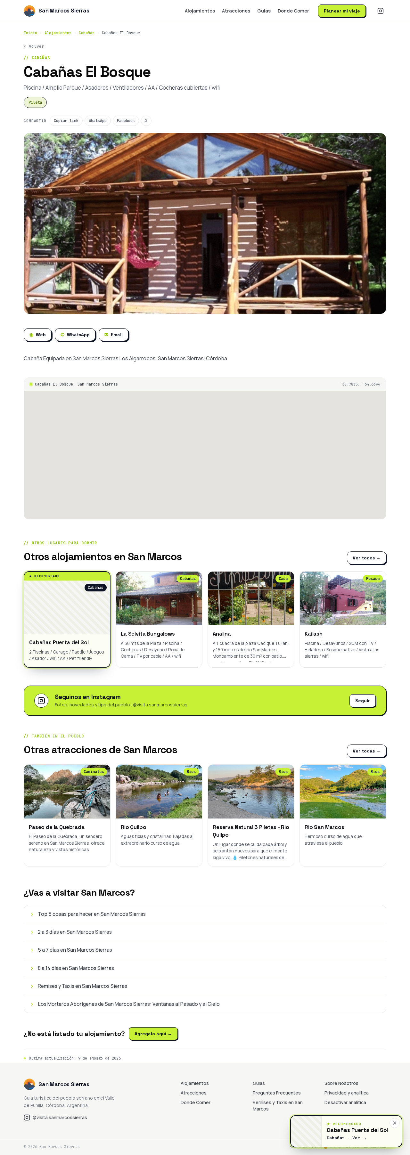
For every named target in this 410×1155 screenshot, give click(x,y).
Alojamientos (200, 11)
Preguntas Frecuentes (277, 1093)
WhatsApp (98, 120)
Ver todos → (367, 558)
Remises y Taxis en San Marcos (278, 1105)
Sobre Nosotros (341, 1083)
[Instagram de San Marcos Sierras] (380, 11)
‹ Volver (34, 46)
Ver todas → (367, 751)
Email (113, 335)
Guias (264, 11)
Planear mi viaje (342, 11)
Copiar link (66, 120)
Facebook (126, 120)
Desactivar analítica (345, 1102)
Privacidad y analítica (346, 1093)
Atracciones (236, 11)
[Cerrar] (395, 1123)
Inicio (30, 33)
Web (37, 335)
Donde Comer (293, 11)
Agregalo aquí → (153, 1034)
